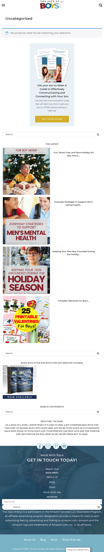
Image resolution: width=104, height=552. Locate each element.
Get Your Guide (52, 119)
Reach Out (52, 469)
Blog (52, 482)
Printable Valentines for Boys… (73, 300)
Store (52, 487)
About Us (52, 477)
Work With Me (52, 492)
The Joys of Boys (52, 5)
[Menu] (3, 5)
